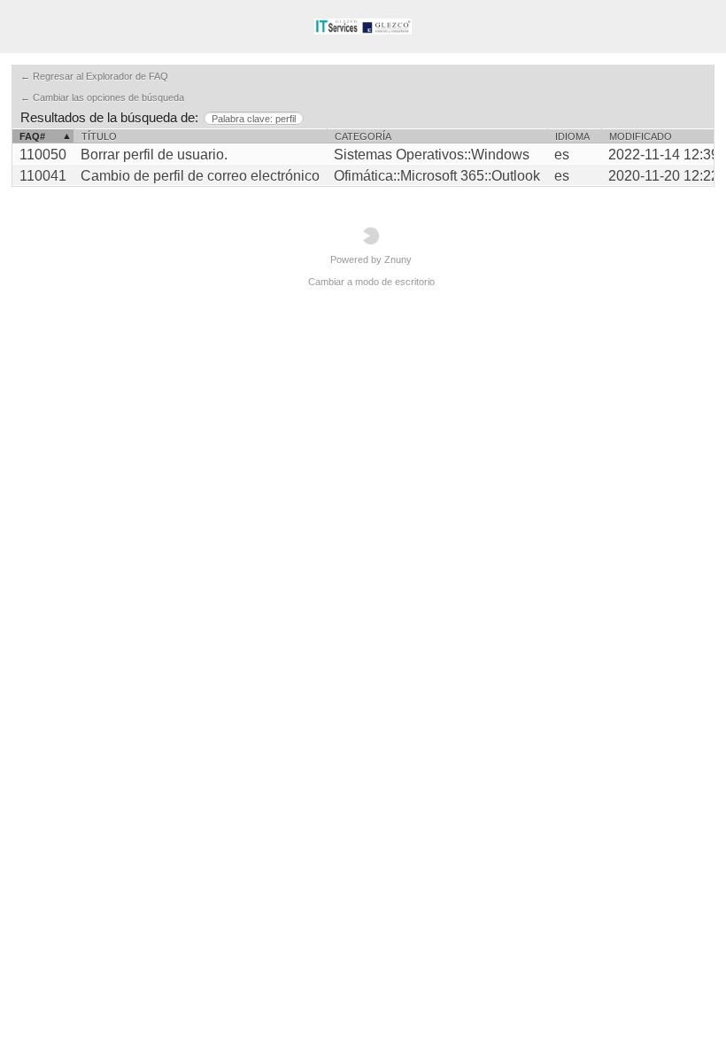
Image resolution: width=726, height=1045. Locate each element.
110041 (42, 175)
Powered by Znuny (371, 259)
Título (99, 136)
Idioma (572, 136)
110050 (42, 154)
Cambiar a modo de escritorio (371, 281)
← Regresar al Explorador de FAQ (94, 76)
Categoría (363, 136)
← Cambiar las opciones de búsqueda (102, 97)
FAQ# (32, 136)
